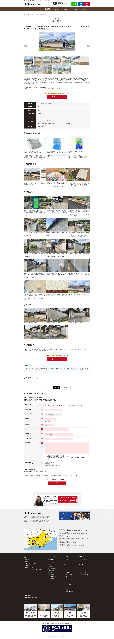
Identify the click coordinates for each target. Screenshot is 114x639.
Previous (26, 45)
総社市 (65, 545)
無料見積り (27, 559)
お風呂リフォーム (68, 572)
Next (87, 45)
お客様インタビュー (84, 559)
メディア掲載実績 (52, 563)
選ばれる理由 (51, 559)
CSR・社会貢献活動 (52, 568)
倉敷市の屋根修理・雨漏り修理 (30, 597)
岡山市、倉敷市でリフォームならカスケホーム (58, 636)
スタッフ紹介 (51, 570)
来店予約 (27, 561)
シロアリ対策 (67, 586)
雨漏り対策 (67, 588)
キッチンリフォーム (69, 570)
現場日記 (66, 561)
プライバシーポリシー (29, 567)
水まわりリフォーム (69, 569)
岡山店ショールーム (63, 541)
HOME (25, 557)
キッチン (66, 576)
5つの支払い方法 (51, 580)
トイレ (66, 580)
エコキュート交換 (68, 574)
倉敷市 (65, 530)
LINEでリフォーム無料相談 (30, 563)
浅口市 (83, 530)
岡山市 (65, 542)
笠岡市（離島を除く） (68, 533)
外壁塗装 (66, 589)
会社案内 (50, 564)
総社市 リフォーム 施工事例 (58, 382)
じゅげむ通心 (51, 578)
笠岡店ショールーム (63, 532)
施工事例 (66, 559)
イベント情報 (51, 574)
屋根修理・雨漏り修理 (69, 591)
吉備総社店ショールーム (64, 544)
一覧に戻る (56, 387)
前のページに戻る (47, 387)
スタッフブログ (75, 9)
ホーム (29, 9)
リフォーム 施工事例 (28, 382)
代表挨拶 (50, 566)
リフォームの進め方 (69, 567)
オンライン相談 (28, 565)
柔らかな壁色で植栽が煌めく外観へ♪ (52, 88)
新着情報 (50, 572)
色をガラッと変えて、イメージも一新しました (34, 88)
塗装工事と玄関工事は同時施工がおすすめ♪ (40, 87)
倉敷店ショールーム (63, 536)
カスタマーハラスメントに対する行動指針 (33, 569)
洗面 (65, 582)
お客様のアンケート (84, 561)
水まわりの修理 (68, 584)
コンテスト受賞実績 (52, 561)
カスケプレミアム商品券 (53, 576)
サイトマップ (28, 571)
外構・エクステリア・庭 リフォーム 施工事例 (43, 382)
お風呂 (66, 578)
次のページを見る (65, 387)
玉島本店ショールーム (64, 529)
